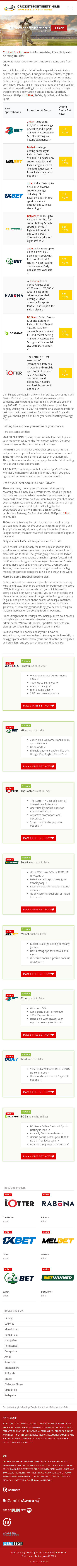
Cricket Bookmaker (16, 52)
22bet (29, 95)
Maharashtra (55, 1407)
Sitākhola (9, 1362)
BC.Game (32, 317)
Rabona (34, 281)
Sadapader (10, 1395)
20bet (30, 248)
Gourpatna (10, 1351)
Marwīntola (11, 1329)
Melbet (31, 147)
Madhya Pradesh (31, 1407)
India (44, 1407)
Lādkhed (9, 1323)
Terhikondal (11, 1345)
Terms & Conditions (38, 1561)
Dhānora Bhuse (13, 1384)
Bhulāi (8, 1378)
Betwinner (33, 216)
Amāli (7, 1356)
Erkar (43, 666)
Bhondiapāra (11, 1367)
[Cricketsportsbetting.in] (32, 8)
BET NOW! (65, 130)
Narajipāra (10, 1340)
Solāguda (9, 1373)
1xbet (30, 183)
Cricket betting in (11, 1407)
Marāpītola (10, 1389)
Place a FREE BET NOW (37, 705)
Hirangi (8, 1318)
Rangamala (11, 1334)
